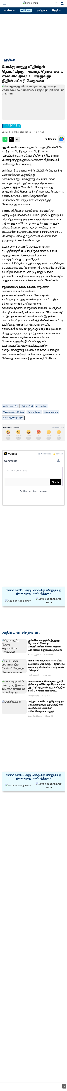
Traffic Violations (34, 412)
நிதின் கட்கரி (27, 406)
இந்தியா (56, 10)
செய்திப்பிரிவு (12, 126)
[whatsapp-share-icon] (4, 141)
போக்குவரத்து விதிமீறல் (13, 412)
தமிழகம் (42, 10)
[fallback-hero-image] (14, 646)
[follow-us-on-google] (61, 139)
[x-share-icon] (11, 141)
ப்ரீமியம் (26, 10)
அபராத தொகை (51, 412)
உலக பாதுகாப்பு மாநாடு (13, 417)
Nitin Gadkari (41, 406)
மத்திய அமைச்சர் (10, 406)
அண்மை (9, 10)
